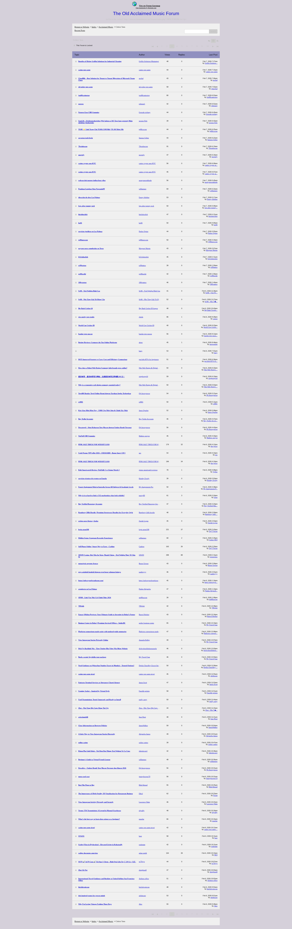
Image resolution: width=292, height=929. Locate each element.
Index (94, 27)
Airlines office (212, 880)
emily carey (213, 701)
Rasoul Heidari (212, 616)
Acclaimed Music (106, 27)
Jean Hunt (213, 719)
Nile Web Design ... (210, 370)
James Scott (213, 684)
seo (216, 455)
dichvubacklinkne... (210, 650)
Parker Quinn (212, 233)
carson (215, 319)
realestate (214, 846)
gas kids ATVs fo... (210, 361)
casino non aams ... (210, 829)
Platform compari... (210, 633)
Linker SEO (213, 540)
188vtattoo (213, 284)
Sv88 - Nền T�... (211, 301)
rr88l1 (215, 404)
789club (214, 608)
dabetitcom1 (213, 753)
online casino (212, 744)
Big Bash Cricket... (210, 310)
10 (208, 46)
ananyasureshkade (211, 182)
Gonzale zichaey (211, 114)
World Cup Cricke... (210, 327)
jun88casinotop (212, 97)
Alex (215, 906)
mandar (214, 821)
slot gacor (214, 446)
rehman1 (214, 106)
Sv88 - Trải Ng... (211, 293)
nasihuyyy (213, 574)
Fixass (215, 795)
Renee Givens (212, 565)
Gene (215, 497)
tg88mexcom (212, 242)
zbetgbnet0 (213, 872)
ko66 (215, 225)
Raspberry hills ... (211, 514)
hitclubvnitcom (212, 889)
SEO (215, 855)
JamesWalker (213, 727)
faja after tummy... (211, 208)
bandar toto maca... (210, 336)
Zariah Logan (212, 523)
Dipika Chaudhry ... (210, 667)
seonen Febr (213, 123)
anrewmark (213, 344)
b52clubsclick (212, 259)
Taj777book (213, 531)
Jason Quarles (212, 412)
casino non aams (211, 72)
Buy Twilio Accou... (210, 421)
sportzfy (214, 157)
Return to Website (82, 27)
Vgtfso (215, 472)
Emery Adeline (212, 199)
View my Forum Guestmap (149, 6)
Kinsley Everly (212, 480)
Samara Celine (212, 140)
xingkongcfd (212, 378)
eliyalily (214, 812)
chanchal (214, 89)
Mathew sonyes (212, 438)
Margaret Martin (211, 250)
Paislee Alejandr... (211, 591)
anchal (215, 80)
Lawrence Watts (212, 804)
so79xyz (214, 863)
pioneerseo (213, 557)
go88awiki (213, 276)
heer (215, 838)
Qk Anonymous (211, 395)
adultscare (213, 676)
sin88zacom (213, 599)
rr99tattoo (213, 267)
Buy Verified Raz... (210, 506)
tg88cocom (213, 131)
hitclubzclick (213, 216)
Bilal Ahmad (213, 787)
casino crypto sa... (211, 165)
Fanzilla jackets (212, 693)
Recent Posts (80, 30)
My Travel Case (211, 625)
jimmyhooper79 (211, 778)
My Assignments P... (210, 489)
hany (215, 353)
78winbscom (213, 148)
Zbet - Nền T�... (211, 710)
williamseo (213, 191)
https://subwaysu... (211, 582)
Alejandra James (211, 736)
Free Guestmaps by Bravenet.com (146, 8)
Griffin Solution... (211, 63)
